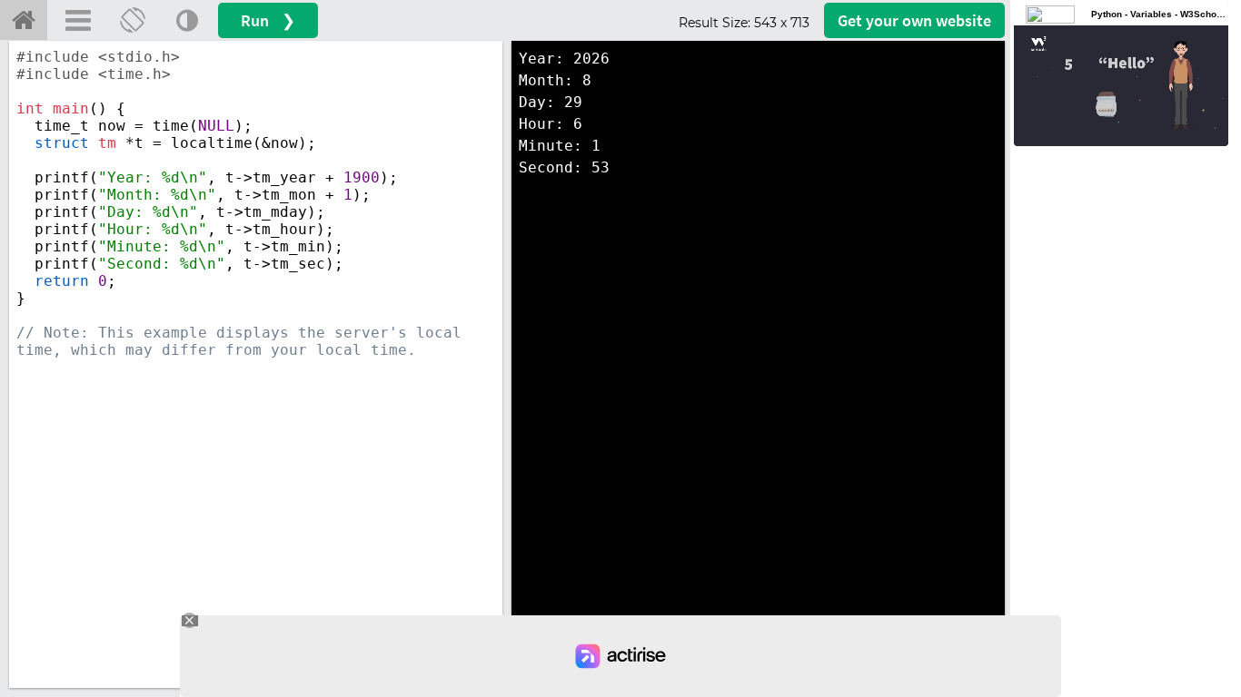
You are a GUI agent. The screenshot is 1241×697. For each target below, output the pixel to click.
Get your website (914, 20)
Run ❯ (268, 20)
